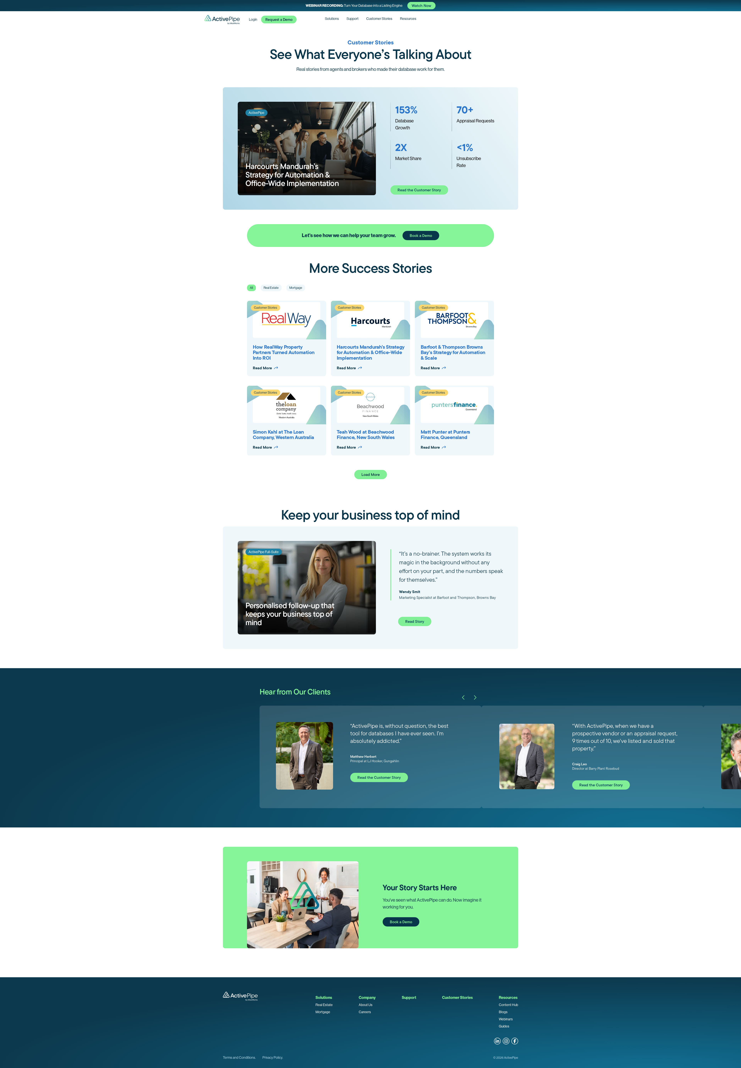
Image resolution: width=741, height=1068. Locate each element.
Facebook (514, 1041)
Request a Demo (278, 19)
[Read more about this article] (370, 5)
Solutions (332, 19)
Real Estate (324, 1005)
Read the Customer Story (419, 190)
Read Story (414, 621)
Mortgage (323, 1012)
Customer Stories (379, 19)
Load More (370, 474)
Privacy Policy (272, 1058)
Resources (408, 19)
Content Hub (508, 1005)
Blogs (503, 1012)
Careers (365, 1012)
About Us (365, 1005)
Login (253, 19)
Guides (504, 1026)
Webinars (506, 1019)
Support (353, 19)
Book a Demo (421, 235)
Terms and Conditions (239, 1058)
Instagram (506, 1041)
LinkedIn (497, 1041)
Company (367, 997)
